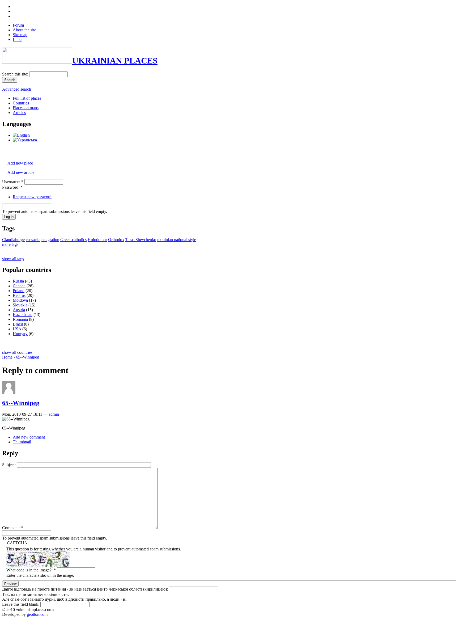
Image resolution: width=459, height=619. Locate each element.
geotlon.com (37, 614)
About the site (24, 30)
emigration (50, 239)
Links (17, 39)
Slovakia (20, 305)
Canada (19, 286)
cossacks (33, 239)
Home (7, 357)
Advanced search (16, 89)
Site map (20, 34)
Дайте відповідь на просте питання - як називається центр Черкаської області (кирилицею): (85, 589)
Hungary (20, 333)
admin (54, 414)
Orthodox (116, 239)
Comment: (12, 527)
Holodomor (97, 239)
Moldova (20, 300)
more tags (10, 244)
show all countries (17, 352)
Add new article (20, 172)
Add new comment (29, 437)
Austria (19, 310)
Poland (18, 290)
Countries (21, 103)
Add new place (20, 163)
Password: (12, 187)
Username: (12, 181)
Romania (20, 319)
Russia (18, 281)
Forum (18, 25)
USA (17, 329)
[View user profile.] (8, 392)
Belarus (19, 295)
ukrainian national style (176, 239)
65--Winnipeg (27, 357)
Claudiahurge (13, 239)
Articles (19, 112)
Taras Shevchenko (140, 239)
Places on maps (26, 108)
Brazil (18, 324)
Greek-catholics (73, 239)
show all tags (13, 258)
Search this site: (15, 74)
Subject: (9, 464)
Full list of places (27, 98)
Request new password (32, 197)
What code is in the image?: (31, 570)
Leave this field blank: (21, 604)
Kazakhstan (22, 314)
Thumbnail (22, 442)
